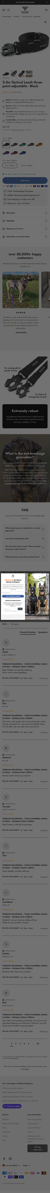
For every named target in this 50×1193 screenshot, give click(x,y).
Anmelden (20, 608)
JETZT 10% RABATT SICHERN (13, 596)
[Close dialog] (48, 574)
